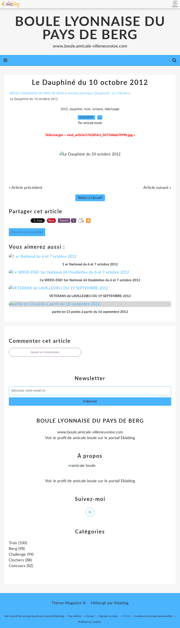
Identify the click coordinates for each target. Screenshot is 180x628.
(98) (17, 549)
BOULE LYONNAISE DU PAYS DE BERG (90, 28)
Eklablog (121, 603)
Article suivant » (157, 188)
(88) (20, 560)
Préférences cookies (89, 622)
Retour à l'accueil (90, 197)
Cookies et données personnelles (153, 616)
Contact (90, 616)
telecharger (112, 109)
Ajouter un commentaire (45, 352)
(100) (18, 543)
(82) (21, 566)
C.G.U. (126, 616)
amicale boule (85, 438)
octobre (97, 109)
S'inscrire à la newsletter (27, 232)
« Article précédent (25, 188)
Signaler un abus (109, 616)
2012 (64, 109)
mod (87, 109)
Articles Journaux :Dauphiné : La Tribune (98, 93)
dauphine (76, 109)
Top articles (74, 616)
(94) (21, 555)
